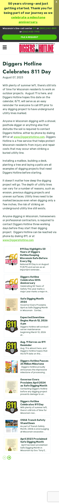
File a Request (29, 37)
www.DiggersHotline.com (29, 137)
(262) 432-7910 (30, 31)
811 (34, 28)
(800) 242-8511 (47, 28)
